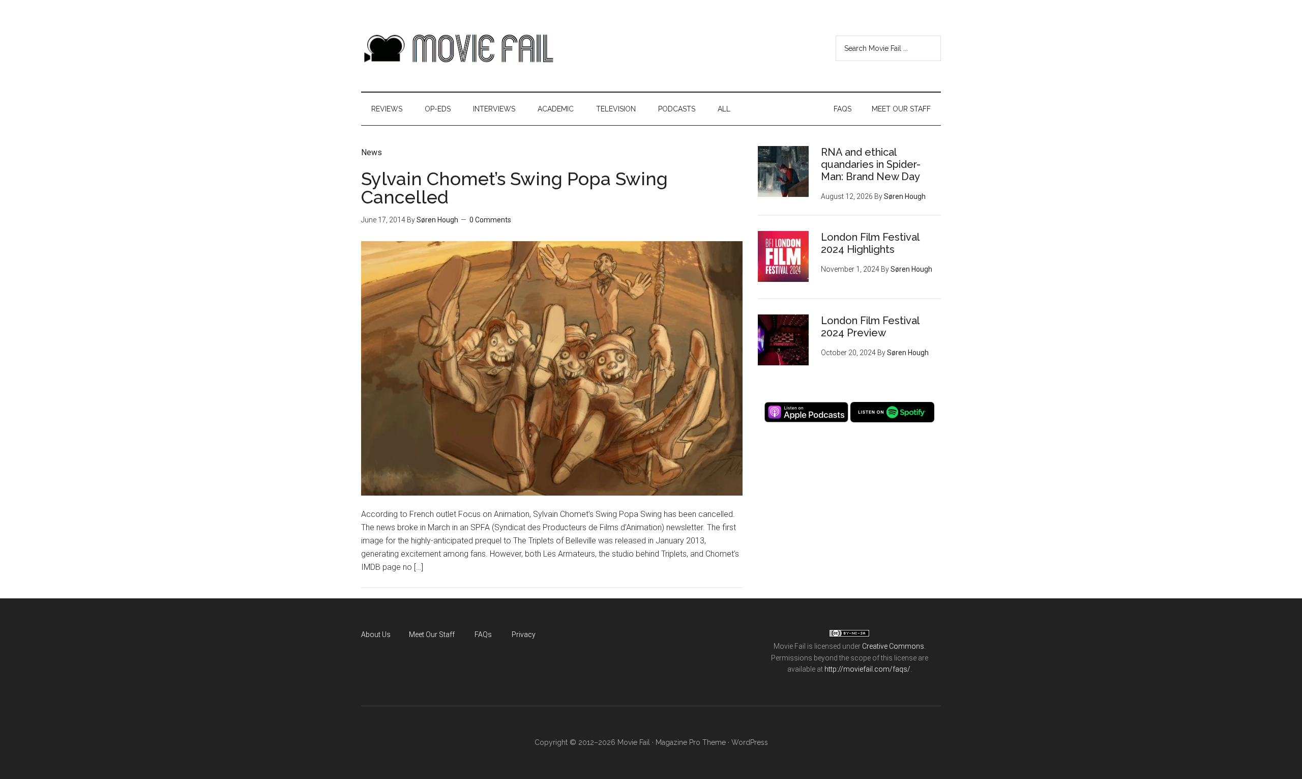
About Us (376, 634)
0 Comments (490, 220)
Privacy (524, 634)
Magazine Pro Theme (691, 742)
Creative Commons (893, 646)
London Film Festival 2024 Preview (870, 326)
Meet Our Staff (432, 634)
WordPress (749, 742)
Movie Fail (457, 48)
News (371, 152)
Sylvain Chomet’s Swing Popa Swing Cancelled (514, 188)
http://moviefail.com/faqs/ (867, 669)
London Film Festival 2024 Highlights (870, 243)
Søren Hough (437, 220)
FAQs (483, 634)
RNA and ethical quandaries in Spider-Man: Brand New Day (871, 164)
